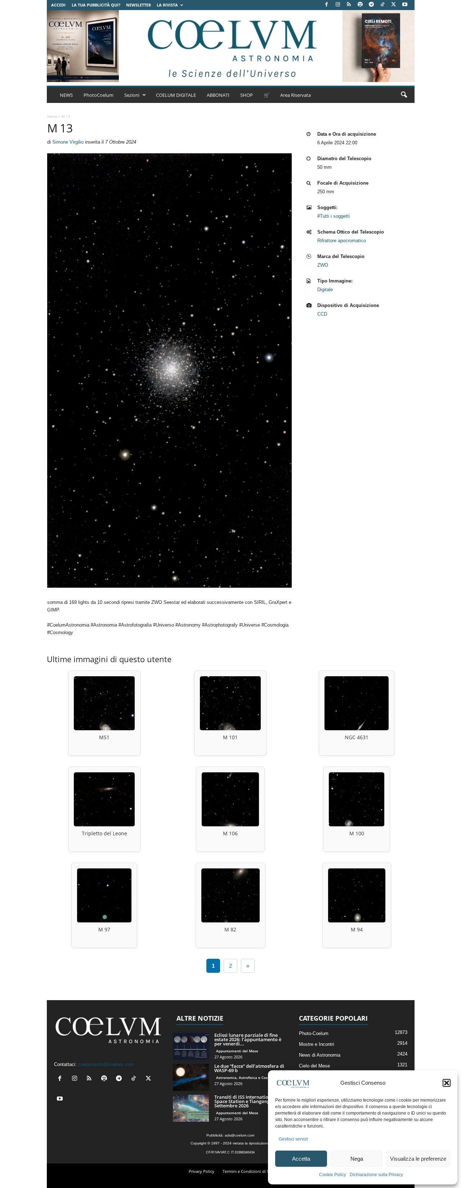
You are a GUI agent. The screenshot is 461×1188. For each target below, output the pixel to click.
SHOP (246, 95)
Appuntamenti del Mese (237, 1050)
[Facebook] (326, 5)
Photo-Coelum (313, 1033)
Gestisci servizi (293, 1139)
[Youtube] (404, 5)
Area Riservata (295, 95)
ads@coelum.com (239, 1135)
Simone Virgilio (68, 142)
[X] (393, 5)
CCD (322, 314)
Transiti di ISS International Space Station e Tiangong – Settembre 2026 (245, 1101)
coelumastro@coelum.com (106, 1064)
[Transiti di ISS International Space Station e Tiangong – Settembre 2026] (191, 1108)
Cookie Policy (332, 1174)
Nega (356, 1159)
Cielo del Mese (314, 1066)
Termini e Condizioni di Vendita (252, 1171)
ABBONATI (218, 95)
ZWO (322, 265)
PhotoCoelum (98, 95)
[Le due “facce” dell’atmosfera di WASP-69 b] (191, 1077)
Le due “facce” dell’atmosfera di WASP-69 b (249, 1068)
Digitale (325, 289)
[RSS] (349, 5)
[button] (446, 1083)
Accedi (58, 5)
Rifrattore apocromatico (341, 240)
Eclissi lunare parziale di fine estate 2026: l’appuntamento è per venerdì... (247, 1039)
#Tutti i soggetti (333, 216)
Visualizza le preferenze (418, 1159)
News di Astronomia (319, 1055)
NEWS (66, 95)
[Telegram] (371, 5)
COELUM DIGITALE (176, 95)
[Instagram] (338, 5)
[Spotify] (360, 5)
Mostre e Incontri (316, 1044)
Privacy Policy (201, 1171)
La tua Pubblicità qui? (96, 5)
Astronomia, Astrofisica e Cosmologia (249, 1077)
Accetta (301, 1159)
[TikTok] (382, 5)
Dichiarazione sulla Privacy (376, 1174)
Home (52, 116)
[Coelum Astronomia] (230, 46)
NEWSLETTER (138, 5)
